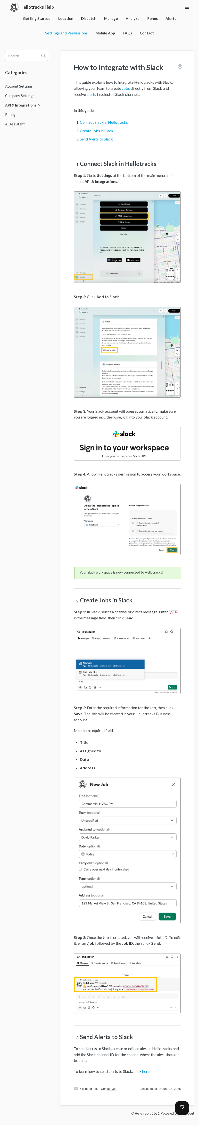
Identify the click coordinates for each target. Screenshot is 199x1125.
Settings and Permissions (66, 33)
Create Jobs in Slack (96, 130)
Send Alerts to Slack (96, 139)
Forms (152, 18)
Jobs (126, 88)
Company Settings (19, 95)
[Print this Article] (180, 67)
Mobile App (105, 33)
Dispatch (88, 18)
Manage (111, 18)
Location (65, 18)
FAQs (127, 33)
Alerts (171, 18)
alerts (91, 94)
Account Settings (19, 86)
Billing (10, 114)
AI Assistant (15, 124)
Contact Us (108, 1089)
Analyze (133, 18)
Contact (147, 33)
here (145, 1071)
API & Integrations (21, 105)
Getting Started (36, 18)
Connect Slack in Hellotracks (104, 122)
